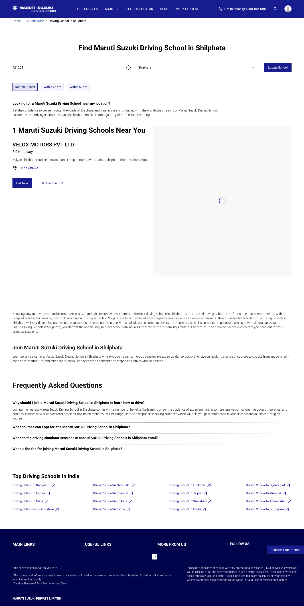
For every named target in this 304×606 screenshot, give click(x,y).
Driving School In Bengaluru (31, 485)
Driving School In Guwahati (188, 501)
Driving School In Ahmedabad (266, 501)
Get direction (48, 183)
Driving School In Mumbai (263, 493)
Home (16, 21)
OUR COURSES (87, 9)
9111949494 (29, 168)
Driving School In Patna (109, 509)
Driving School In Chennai (110, 493)
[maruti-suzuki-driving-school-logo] (34, 9)
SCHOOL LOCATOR (139, 9)
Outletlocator (35, 21)
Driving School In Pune (27, 501)
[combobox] (198, 67)
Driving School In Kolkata (110, 501)
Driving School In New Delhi (111, 485)
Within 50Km (78, 87)
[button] (128, 67)
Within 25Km (52, 87)
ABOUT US (112, 9)
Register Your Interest (285, 549)
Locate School (278, 67)
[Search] (275, 8)
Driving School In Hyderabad (265, 485)
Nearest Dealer (25, 87)
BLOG (164, 9)
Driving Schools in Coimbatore (33, 509)
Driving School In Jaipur (185, 493)
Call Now (22, 183)
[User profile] (288, 8)
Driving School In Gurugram (265, 509)
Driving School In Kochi (185, 509)
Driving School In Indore (28, 493)
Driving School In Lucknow (187, 485)
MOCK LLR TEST (187, 9)
